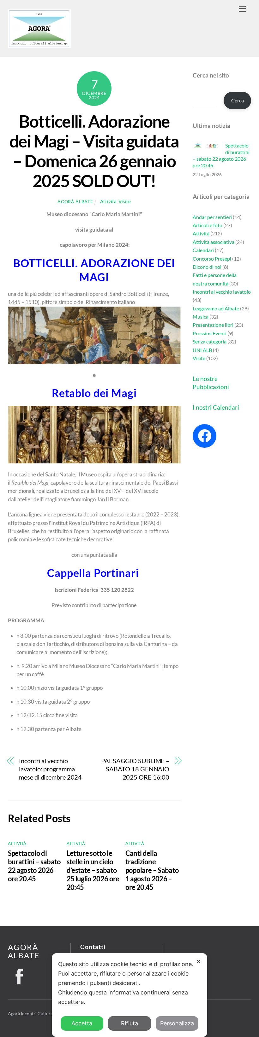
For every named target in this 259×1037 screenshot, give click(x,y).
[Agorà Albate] (39, 45)
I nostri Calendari (216, 407)
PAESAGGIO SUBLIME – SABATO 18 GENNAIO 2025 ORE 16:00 (135, 769)
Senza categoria (209, 341)
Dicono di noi (207, 267)
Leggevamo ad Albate (216, 308)
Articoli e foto (207, 225)
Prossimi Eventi (209, 333)
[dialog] (129, 995)
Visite (124, 201)
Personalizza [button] (177, 1023)
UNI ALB (202, 350)
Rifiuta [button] (129, 1023)
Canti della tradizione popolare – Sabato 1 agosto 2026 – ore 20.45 (152, 870)
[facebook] (19, 974)
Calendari (203, 250)
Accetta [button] (81, 1023)
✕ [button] (198, 961)
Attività (108, 201)
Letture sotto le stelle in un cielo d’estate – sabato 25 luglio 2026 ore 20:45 (93, 870)
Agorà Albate (75, 201)
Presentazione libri (213, 325)
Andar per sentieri (212, 217)
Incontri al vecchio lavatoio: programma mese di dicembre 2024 (50, 769)
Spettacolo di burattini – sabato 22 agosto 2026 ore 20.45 (34, 866)
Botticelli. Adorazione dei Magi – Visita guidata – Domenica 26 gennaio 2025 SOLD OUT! (94, 151)
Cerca (237, 100)
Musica (200, 317)
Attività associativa (213, 242)
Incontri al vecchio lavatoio (222, 292)
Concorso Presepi (212, 259)
